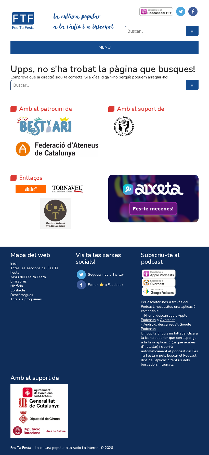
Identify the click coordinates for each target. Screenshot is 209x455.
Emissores (18, 281)
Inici (13, 263)
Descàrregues (21, 294)
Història (16, 286)
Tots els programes (26, 299)
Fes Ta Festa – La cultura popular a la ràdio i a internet (55, 447)
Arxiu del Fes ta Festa (28, 277)
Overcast (167, 319)
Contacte (17, 290)
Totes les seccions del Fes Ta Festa (34, 270)
